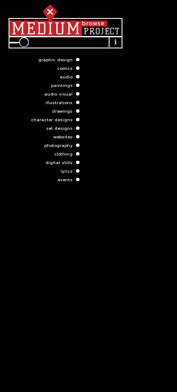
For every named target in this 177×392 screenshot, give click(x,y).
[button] (39, 60)
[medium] (45, 28)
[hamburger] (48, 12)
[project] (102, 31)
